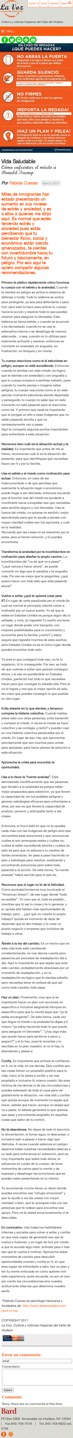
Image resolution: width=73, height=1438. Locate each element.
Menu (10, 31)
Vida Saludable (18, 161)
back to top (9, 1310)
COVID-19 (34, 3)
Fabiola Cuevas (23, 182)
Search (64, 3)
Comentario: (11, 1366)
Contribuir (54, 3)
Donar (44, 3)
